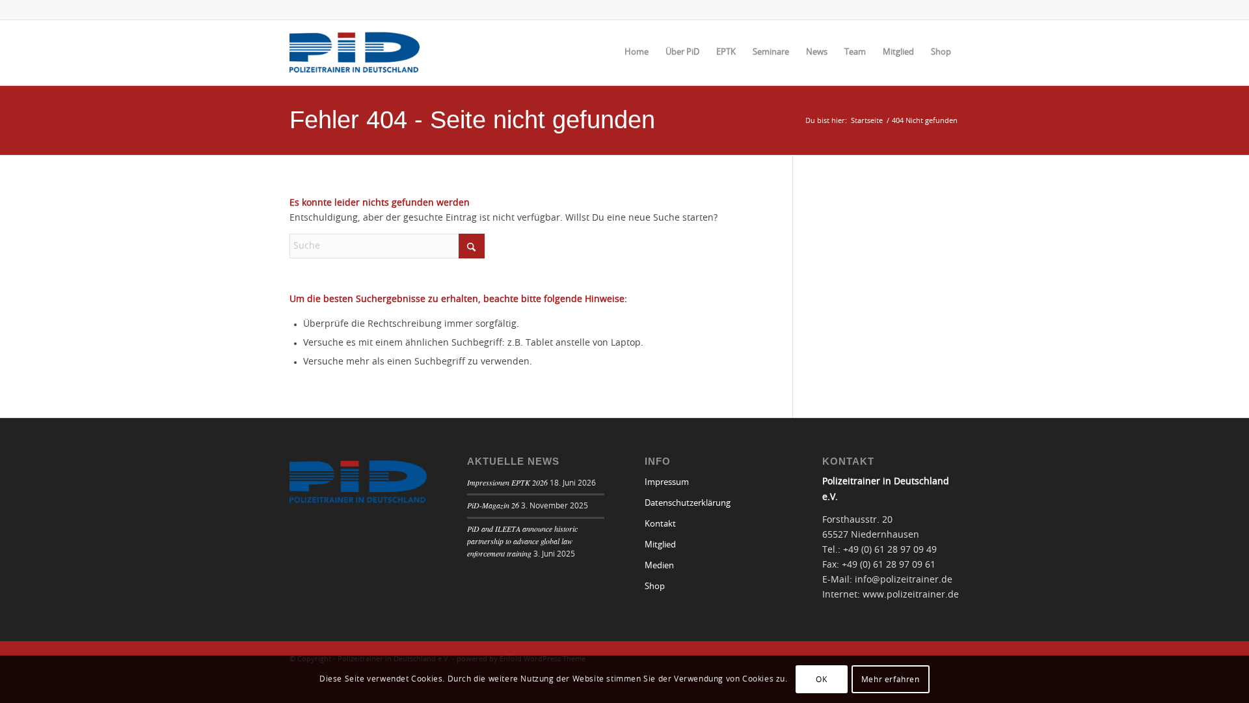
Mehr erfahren (890, 679)
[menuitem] (636, 52)
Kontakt (660, 524)
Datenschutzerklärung (688, 503)
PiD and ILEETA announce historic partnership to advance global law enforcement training (522, 540)
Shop (655, 587)
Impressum (667, 482)
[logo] (354, 52)
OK (821, 679)
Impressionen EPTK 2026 (507, 482)
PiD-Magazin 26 (493, 505)
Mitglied (660, 545)
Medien (659, 566)
